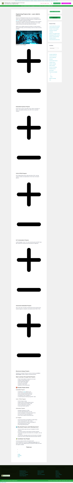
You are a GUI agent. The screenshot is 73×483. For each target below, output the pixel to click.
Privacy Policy (58, 473)
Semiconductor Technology (24, 474)
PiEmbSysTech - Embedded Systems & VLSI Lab (14, 2)
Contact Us (57, 472)
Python (51, 76)
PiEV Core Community (41, 474)
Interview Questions (41, 472)
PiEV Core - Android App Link (55, 11)
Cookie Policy (63, 480)
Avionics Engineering (52, 57)
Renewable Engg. (47, 0)
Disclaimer (57, 475)
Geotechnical (40, 0)
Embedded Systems (52, 68)
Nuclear (43, 0)
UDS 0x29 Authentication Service (54, 39)
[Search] (51, 3)
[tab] (29, 79)
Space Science (53, 0)
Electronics (20, 0)
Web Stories (39, 473)
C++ (51, 75)
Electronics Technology (53, 67)
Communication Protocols (53, 60)
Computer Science (52, 62)
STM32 (24, 391)
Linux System (51, 70)
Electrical (23, 0)
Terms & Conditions (59, 474)
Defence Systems (52, 65)
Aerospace (35, 0)
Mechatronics (28, 0)
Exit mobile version (3, 482)
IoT (18, 20)
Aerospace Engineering (53, 54)
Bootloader (51, 59)
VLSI (16, 20)
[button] (57, 3)
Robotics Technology (52, 78)
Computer (31, 0)
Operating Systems (23, 473)
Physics (16, 0)
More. (57, 0)
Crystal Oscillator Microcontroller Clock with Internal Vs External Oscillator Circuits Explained (54, 27)
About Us (67, 480)
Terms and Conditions (55, 480)
